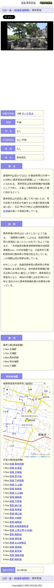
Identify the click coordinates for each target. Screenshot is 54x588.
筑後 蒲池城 (16, 547)
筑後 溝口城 (16, 513)
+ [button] (7, 389)
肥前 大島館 (16, 518)
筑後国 (18, 10)
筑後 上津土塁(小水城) (21, 530)
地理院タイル (35, 456)
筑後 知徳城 (16, 489)
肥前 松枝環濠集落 (19, 526)
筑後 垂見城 (16, 551)
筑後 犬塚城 (16, 472)
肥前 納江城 (16, 505)
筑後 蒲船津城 (17, 555)
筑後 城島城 (16, 497)
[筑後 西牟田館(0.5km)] (29, 411)
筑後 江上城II (16, 493)
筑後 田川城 (16, 476)
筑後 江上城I (16, 484)
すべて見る (27, 113)
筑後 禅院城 (16, 538)
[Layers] (46, 390)
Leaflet (26, 456)
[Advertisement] (27, 80)
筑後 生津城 (16, 468)
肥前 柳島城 (16, 534)
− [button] (7, 394)
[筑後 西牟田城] (27, 420)
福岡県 (25, 10)
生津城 (6, 211)
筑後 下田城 (16, 501)
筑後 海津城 (16, 509)
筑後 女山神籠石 (18, 543)
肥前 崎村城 (16, 559)
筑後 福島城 (16, 522)
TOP (4, 10)
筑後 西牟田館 (17, 464)
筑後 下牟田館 (17, 480)
